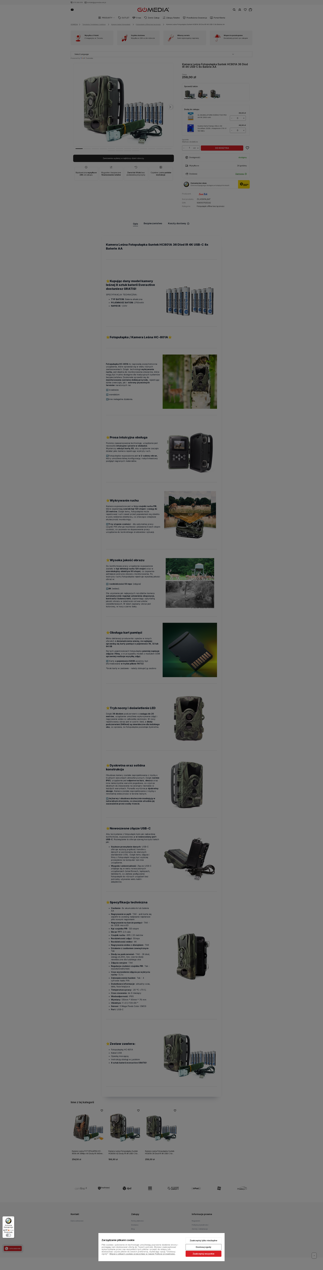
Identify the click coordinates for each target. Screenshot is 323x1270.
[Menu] (12, 1217)
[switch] (8, 1235)
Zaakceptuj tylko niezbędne (203, 1240)
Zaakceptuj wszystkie (203, 1253)
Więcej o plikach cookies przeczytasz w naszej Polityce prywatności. (142, 1254)
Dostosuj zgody (203, 1247)
